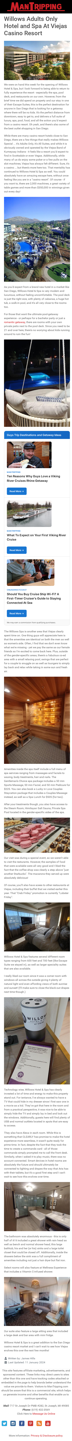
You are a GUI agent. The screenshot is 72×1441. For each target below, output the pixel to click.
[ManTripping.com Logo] (36, 7)
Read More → (17, 491)
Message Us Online (43, 1413)
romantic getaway (14, 322)
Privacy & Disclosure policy (46, 1435)
